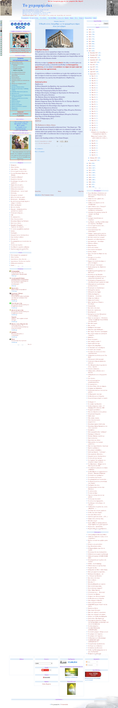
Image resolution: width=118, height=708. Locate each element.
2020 (90, 43)
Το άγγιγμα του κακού (94, 499)
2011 (90, 175)
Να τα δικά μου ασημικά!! (95, 588)
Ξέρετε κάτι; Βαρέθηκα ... (95, 345)
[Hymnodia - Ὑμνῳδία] (1, 37)
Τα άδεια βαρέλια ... (94, 626)
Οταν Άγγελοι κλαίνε (94, 420)
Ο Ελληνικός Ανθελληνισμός (96, 359)
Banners (72, 18)
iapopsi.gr (38, 121)
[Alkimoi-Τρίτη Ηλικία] (1, 27)
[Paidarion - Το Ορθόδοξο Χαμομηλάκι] (1, 47)
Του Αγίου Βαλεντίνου (94, 514)
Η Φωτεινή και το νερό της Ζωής (97, 565)
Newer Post (38, 191)
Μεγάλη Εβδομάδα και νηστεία (96, 584)
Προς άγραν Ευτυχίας (94, 610)
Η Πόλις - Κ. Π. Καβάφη (94, 563)
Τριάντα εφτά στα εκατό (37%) (19, 249)
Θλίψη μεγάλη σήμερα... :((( (95, 574)
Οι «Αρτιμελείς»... (16, 217)
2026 (90, 29)
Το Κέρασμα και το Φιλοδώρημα (97, 638)
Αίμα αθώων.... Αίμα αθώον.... (19, 169)
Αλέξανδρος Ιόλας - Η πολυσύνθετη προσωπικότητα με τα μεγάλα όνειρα (19, 326)
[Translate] (1, 25)
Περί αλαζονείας (92, 438)
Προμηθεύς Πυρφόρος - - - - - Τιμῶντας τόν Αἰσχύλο (19, 226)
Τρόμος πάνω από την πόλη (95, 518)
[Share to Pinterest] (67, 141)
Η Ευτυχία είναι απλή (17, 187)
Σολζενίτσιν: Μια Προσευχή (96, 618)
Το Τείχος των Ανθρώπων (95, 646)
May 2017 (92, 69)
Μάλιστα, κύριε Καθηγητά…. (96, 329)
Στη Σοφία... (14, 233)
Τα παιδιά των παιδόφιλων (95, 475)
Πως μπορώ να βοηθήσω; (95, 450)
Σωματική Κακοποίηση (17, 62)
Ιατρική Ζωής (91, 306)
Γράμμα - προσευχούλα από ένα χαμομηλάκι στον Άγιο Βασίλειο (97, 234)
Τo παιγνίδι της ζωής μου (95, 458)
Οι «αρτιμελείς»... (93, 384)
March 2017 (93, 74)
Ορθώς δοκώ (91, 416)
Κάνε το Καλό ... (92, 580)
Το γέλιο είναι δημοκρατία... (96, 501)
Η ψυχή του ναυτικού (17, 195)
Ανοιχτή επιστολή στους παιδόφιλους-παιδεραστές (95, 209)
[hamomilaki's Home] (1, 21)
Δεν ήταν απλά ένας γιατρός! (96, 237)
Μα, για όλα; (91, 325)
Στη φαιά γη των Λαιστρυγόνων (97, 456)
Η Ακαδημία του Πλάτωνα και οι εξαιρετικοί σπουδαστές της (97, 277)
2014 (90, 168)
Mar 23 (94, 95)
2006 (90, 187)
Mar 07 (94, 141)
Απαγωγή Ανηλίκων (16, 78)
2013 (90, 170)
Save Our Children (52, 18)
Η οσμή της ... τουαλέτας (95, 296)
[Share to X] (64, 141)
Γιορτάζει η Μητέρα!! (17, 177)
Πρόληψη (15, 65)
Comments (90, 665)
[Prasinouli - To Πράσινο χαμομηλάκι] (1, 51)
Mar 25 (94, 90)
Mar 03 (94, 150)
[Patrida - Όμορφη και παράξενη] (1, 49)
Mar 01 (94, 155)
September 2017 (94, 60)
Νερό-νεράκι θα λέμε (94, 343)
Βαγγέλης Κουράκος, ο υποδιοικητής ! (17, 334)
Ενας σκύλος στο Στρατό (95, 249)
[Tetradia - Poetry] (1, 53)
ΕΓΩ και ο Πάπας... (93, 243)
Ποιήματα (81, 18)
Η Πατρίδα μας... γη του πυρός (19, 191)
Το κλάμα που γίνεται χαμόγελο (97, 510)
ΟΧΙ (12, 215)
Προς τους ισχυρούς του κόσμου (96, 614)
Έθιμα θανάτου (92, 245)
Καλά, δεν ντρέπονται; (94, 310)
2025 (90, 32)
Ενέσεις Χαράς (92, 251)
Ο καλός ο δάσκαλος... (94, 369)
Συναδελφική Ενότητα (18, 278)
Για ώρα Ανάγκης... (34, 18)
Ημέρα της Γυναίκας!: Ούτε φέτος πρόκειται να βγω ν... (99, 137)
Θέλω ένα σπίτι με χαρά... (18, 197)
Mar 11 (94, 123)
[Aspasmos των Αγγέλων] (1, 29)
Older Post (81, 191)
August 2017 (93, 62)
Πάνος (76, 18)
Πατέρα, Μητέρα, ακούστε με (96, 436)
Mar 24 (94, 92)
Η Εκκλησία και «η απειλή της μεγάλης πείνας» (96, 285)
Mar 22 (94, 97)
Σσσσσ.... (13, 231)
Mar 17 (94, 109)
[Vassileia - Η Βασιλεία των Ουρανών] (1, 55)
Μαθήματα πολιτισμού (94, 327)
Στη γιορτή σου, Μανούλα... (95, 454)
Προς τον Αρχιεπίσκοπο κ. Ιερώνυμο (98, 446)
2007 (90, 184)
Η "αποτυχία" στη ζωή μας (95, 265)
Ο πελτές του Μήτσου (94, 594)
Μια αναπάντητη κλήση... (95, 586)
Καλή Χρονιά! (92, 312)
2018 (90, 48)
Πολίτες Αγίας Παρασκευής (19, 324)
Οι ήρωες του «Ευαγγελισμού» (96, 596)
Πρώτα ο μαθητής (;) (93, 448)
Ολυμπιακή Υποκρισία (94, 414)
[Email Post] (57, 141)
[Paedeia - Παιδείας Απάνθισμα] (1, 45)
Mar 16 (94, 111)
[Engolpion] (1, 31)
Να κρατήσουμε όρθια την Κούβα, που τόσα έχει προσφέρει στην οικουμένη (20, 297)
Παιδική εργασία (15, 77)
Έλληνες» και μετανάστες (95, 544)
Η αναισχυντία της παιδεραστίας (97, 552)
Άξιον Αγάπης (15, 257)
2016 (90, 163)
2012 (90, 172)
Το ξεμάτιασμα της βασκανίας (96, 644)
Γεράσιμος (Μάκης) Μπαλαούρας (17, 294)
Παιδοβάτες (91, 430)
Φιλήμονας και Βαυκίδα (94, 653)
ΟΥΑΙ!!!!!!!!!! (91, 422)
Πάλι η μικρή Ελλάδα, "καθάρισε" (97, 432)
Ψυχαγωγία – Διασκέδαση (95, 526)
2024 (90, 34)
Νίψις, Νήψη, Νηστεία (94, 590)
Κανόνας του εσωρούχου (18, 67)
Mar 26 (94, 88)
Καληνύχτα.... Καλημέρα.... (18, 199)
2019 (90, 46)
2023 (90, 36)
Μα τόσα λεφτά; (92, 323)
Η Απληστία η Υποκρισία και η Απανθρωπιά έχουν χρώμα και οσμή (98, 281)
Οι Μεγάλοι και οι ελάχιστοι (96, 396)
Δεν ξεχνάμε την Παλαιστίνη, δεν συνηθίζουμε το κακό (20, 305)
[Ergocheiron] (1, 33)
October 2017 (93, 57)
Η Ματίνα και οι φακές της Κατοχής (98, 554)
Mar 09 (94, 127)
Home (59, 191)
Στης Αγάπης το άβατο (17, 237)
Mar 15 (94, 113)
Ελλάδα (41, 143)
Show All (29, 344)
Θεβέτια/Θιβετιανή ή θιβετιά (19, 289)
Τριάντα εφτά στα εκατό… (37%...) (98, 516)
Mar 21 (94, 99)
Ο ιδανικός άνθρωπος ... (17, 213)
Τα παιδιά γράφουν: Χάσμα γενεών (98, 632)
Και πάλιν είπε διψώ (94, 308)
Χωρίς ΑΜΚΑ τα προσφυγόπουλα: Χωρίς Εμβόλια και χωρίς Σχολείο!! (98, 523)
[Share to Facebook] (65, 141)
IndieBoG (14, 332)
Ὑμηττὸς (14, 317)
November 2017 (94, 55)
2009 (90, 180)
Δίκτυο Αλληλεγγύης (17, 310)
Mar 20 (94, 102)
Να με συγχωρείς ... (93, 339)
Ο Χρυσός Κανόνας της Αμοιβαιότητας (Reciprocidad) (19, 273)
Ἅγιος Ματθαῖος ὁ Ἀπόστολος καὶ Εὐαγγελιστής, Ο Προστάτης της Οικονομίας (97, 194)
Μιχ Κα (37, 119)
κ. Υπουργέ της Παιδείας (95, 576)
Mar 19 (94, 104)
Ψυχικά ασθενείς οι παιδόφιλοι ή (97, 528)
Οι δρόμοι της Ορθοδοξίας (95, 388)
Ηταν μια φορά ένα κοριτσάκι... (97, 572)
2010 (90, 177)
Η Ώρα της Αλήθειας (93, 298)
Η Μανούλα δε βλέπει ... (18, 263)
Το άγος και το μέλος (16, 245)
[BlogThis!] (62, 141)
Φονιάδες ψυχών (92, 521)
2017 (90, 51)
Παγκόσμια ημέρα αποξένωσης (96, 424)
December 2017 (94, 53)
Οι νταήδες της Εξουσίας (95, 404)
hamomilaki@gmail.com (30, 15)
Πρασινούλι (14, 288)
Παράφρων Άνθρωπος (94, 434)
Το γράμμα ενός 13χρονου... (95, 634)
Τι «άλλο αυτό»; (92, 491)
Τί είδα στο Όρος (92, 493)
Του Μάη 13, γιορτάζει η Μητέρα (20, 247)
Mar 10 (94, 125)
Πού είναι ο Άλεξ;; (16, 223)
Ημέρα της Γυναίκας (93, 300)
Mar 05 (94, 145)
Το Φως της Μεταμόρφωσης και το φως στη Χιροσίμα (97, 650)
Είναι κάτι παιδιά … (94, 247)
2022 (90, 39)
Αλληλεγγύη (60, 18)
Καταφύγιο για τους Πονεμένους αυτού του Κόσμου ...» (97, 315)
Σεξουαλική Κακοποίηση (17, 63)
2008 (90, 182)
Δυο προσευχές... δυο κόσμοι (96, 241)
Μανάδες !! (91, 582)
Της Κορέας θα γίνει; (94, 485)
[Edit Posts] (1, 23)
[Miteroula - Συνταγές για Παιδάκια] (1, 41)
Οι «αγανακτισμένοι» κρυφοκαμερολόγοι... (94, 381)
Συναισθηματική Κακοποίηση (18, 72)
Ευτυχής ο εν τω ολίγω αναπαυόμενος (94, 258)
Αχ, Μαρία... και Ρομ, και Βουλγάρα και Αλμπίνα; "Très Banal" (98, 222)
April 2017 (93, 71)
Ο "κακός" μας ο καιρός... (95, 349)
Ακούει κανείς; (92, 200)
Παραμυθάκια (88, 18)
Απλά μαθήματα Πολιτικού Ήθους (97, 534)
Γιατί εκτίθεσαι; (92, 227)
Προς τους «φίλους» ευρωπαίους (97, 612)
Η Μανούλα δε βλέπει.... (18, 189)
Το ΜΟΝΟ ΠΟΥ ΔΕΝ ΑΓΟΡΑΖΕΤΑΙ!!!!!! (93, 640)
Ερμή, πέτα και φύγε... (17, 185)
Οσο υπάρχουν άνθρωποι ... (95, 600)
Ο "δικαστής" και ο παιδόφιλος (96, 347)
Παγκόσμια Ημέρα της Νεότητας (20, 221)
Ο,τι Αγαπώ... (92, 378)
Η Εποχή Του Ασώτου (94, 290)
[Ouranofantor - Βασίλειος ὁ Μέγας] (1, 43)
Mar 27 (94, 85)
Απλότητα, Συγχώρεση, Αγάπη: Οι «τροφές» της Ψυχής (97, 213)
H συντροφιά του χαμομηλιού (19, 255)
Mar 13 (94, 118)
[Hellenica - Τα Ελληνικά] (1, 35)
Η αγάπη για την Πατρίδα (95, 274)
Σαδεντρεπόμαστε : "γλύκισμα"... (97, 452)
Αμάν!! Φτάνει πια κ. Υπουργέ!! (97, 206)
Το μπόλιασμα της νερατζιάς (19, 340)
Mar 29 (94, 80)
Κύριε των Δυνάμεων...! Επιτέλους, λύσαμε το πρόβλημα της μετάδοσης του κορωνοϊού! (98, 319)
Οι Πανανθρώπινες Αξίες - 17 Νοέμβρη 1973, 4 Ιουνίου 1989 (96, 407)
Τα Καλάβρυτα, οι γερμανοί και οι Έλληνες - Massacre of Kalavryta (97, 472)
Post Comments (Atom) (48, 195)
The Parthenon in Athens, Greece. (45, 125)
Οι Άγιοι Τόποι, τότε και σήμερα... (97, 386)
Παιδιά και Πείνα (93, 608)
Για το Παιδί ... (43, 18)
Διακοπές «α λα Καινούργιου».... (97, 239)
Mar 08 (94, 130)
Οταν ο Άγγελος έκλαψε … (95, 602)
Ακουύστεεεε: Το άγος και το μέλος (20, 261)
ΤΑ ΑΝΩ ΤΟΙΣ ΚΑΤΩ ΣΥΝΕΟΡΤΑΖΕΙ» (94, 629)
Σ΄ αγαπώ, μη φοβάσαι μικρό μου (20, 229)
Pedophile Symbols (17, 68)
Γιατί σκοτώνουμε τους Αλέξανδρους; (94, 230)
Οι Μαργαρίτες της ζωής (95, 394)
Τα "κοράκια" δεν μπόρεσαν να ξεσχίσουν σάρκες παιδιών (96, 461)
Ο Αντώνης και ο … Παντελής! (96, 592)
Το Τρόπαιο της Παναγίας (95, 648)
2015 (90, 165)
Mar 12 (94, 120)
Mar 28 (94, 83)
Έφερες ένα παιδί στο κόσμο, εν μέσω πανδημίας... (97, 262)
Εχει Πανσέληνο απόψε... (95, 546)
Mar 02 (94, 152)
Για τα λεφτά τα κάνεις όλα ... (96, 225)
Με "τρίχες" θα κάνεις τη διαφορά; (97, 331)
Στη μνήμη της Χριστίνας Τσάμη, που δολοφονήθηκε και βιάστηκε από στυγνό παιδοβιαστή (98, 622)
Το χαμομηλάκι (37, 5)
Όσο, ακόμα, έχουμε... (94, 418)
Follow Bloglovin (46, 684)
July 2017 (92, 64)
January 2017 (93, 160)
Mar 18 (94, 106)
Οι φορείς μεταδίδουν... (94, 410)
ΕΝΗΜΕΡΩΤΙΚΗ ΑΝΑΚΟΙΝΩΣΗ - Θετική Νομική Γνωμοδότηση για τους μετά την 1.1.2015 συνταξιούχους (20, 282)
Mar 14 (94, 116)
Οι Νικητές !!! (92, 402)
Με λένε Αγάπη (15, 207)
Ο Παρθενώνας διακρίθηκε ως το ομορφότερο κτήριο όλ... (99, 133)
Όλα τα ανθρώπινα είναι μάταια (97, 412)
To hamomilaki (15, 271)
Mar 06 (94, 143)
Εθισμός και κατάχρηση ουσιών (19, 83)
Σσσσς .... (13, 265)
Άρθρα (94, 18)
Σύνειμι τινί (14, 239)
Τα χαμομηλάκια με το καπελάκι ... (98, 479)
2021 (90, 41)
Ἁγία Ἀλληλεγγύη (16, 303)
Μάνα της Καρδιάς (16, 205)
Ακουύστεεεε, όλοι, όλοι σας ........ (20, 259)
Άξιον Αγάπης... (15, 167)
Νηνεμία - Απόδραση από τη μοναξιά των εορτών (18, 210)
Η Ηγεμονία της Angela (94, 292)
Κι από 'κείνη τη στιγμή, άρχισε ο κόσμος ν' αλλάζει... (20, 202)
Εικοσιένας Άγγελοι (16, 179)
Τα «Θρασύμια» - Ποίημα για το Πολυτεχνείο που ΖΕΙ (97, 464)
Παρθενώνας (47, 143)
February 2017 (94, 158)
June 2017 (92, 67)
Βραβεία (67, 18)
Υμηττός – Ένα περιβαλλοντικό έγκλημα (19, 319)
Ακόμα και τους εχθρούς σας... (96, 198)
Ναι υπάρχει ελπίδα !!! (94, 341)
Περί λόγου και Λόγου (94, 440)
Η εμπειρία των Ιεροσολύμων (96, 288)
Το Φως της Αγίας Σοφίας (95, 512)
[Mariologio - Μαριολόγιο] (1, 39)
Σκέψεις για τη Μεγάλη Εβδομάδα (97, 616)
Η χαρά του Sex (92, 568)
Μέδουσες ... (91, 337)
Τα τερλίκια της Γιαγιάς (95, 477)
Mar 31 (94, 76)
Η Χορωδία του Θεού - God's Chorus (97, 570)
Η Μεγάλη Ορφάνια (93, 294)
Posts (88, 662)
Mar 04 (94, 148)
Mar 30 (94, 78)
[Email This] (61, 141)
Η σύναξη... (14, 193)
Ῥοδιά (13, 339)
